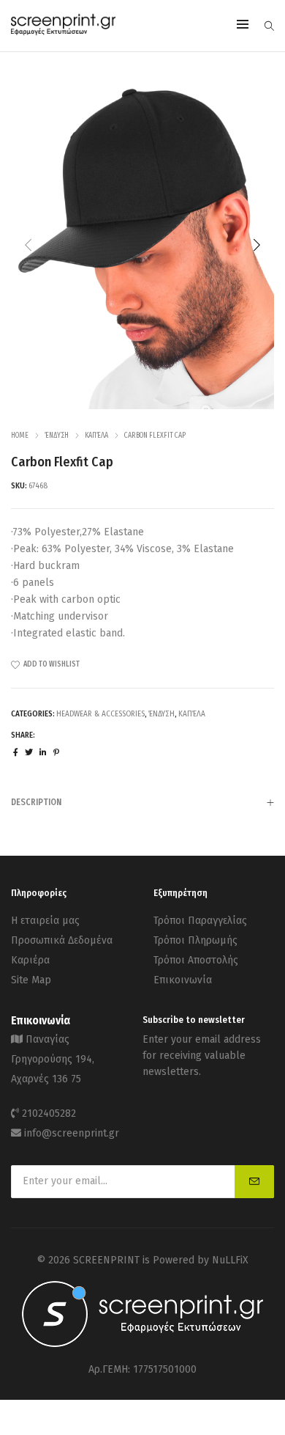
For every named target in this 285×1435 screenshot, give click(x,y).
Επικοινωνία (182, 980)
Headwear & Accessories (100, 714)
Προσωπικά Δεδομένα (62, 940)
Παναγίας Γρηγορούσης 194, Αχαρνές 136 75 (52, 1059)
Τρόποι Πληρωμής (195, 940)
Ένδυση (57, 435)
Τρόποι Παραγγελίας (200, 920)
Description (36, 802)
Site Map (31, 980)
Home (19, 435)
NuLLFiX (230, 1260)
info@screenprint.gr (71, 1133)
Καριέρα (30, 960)
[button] (256, 245)
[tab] (142, 802)
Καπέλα (96, 435)
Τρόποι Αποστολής (195, 960)
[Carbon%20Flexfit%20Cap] (15, 752)
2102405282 (49, 1113)
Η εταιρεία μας (45, 920)
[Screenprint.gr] (63, 32)
